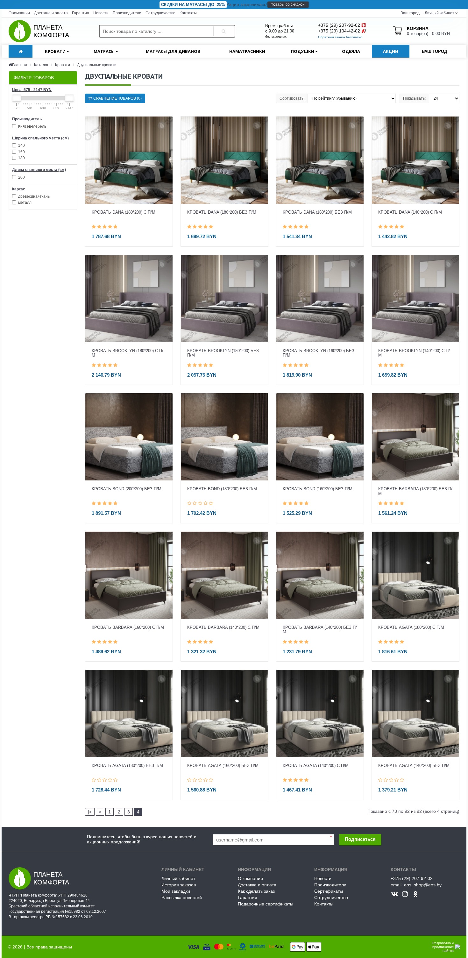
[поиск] (222, 26)
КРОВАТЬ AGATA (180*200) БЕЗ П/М (127, 765)
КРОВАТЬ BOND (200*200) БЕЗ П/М (126, 489)
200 (21, 177)
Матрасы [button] (105, 51)
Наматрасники (247, 51)
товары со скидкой (288, 4)
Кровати (62, 65)
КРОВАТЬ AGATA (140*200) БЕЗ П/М (414, 765)
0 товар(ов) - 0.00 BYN (428, 31)
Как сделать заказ (256, 891)
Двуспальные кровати (97, 65)
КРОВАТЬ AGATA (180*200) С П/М (411, 627)
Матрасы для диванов (173, 51)
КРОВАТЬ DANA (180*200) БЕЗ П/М (221, 212)
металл (24, 202)
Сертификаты (328, 891)
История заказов (178, 884)
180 (21, 158)
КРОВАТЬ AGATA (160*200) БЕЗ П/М (223, 765)
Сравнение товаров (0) (117, 98)
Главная (19, 65)
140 (21, 145)
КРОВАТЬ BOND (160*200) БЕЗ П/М (317, 489)
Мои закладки (175, 891)
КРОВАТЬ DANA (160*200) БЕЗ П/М (317, 212)
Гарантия (80, 13)
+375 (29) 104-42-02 (339, 30)
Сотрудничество (160, 13)
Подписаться (360, 839)
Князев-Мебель (31, 126)
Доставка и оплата (51, 13)
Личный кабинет (178, 878)
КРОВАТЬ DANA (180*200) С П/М (123, 212)
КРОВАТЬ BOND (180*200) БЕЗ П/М (222, 489)
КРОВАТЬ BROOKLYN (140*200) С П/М (414, 353)
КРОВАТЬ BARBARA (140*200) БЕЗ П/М (320, 629)
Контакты (188, 13)
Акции (390, 51)
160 (21, 152)
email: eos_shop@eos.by (416, 884)
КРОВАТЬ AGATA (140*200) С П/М (316, 765)
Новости (101, 13)
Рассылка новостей (181, 897)
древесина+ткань (33, 196)
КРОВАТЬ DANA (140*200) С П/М (410, 212)
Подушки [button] (303, 51)
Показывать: (414, 98)
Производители (127, 13)
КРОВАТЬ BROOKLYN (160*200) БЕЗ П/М (318, 353)
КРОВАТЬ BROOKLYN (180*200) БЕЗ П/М (223, 353)
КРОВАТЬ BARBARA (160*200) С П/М (128, 627)
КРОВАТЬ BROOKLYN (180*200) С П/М (127, 353)
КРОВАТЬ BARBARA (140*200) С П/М (223, 627)
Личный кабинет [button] (439, 13)
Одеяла (351, 51)
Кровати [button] (56, 51)
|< (90, 811)
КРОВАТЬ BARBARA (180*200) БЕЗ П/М (415, 491)
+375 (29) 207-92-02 (339, 25)
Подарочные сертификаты (265, 903)
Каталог (41, 65)
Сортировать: (292, 98)
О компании (19, 13)
